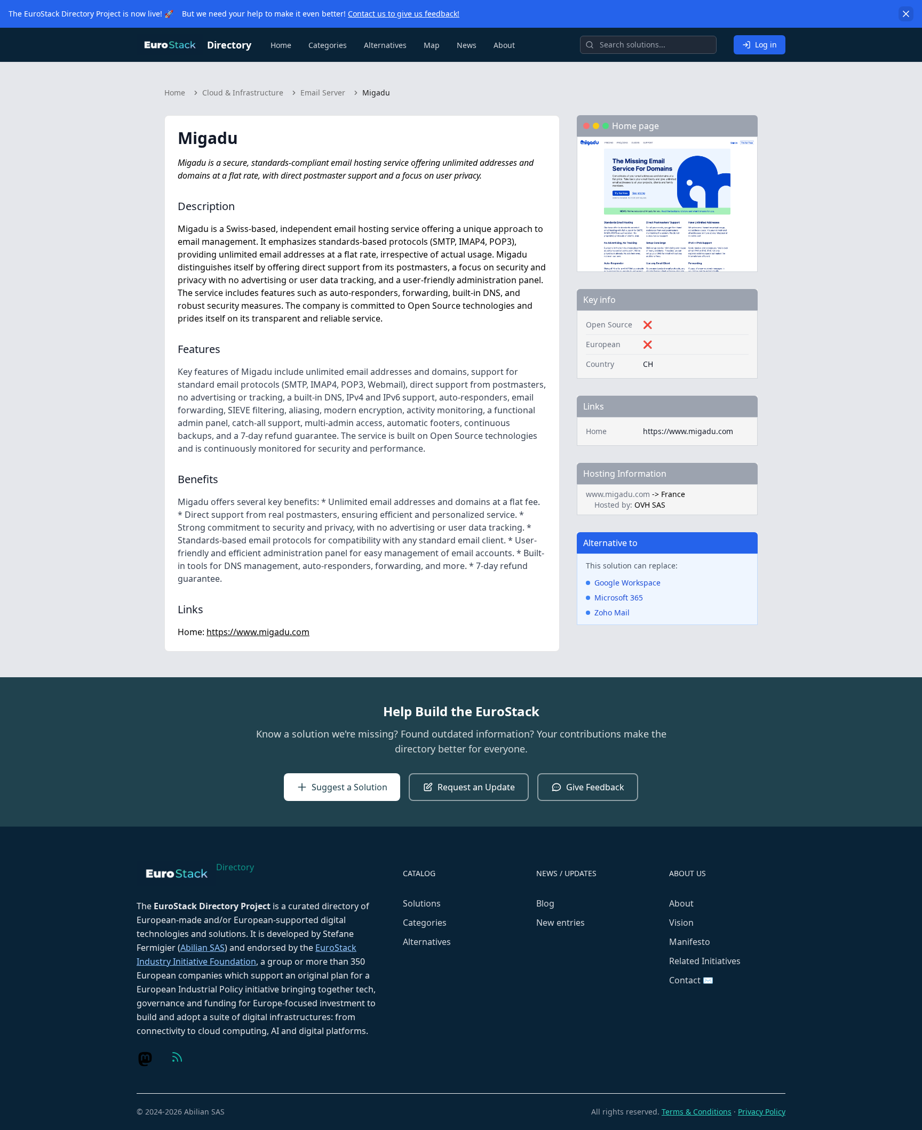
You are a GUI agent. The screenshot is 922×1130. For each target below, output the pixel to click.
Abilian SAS (202, 947)
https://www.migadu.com (257, 632)
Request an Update (476, 787)
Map (432, 45)
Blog (545, 903)
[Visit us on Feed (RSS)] (177, 1057)
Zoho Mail (612, 612)
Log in (766, 44)
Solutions (422, 903)
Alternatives (385, 45)
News (466, 45)
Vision (681, 922)
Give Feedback (595, 787)
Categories (327, 45)
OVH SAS (649, 505)
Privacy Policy (761, 1112)
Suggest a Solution (349, 787)
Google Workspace (627, 583)
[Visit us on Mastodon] (145, 1059)
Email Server (322, 92)
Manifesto (689, 942)
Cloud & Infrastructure (242, 92)
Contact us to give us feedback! (403, 14)
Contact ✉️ (691, 980)
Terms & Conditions (697, 1112)
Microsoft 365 (618, 597)
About (504, 45)
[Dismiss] (906, 13)
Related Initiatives (705, 961)
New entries (560, 922)
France (673, 494)
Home (281, 45)
